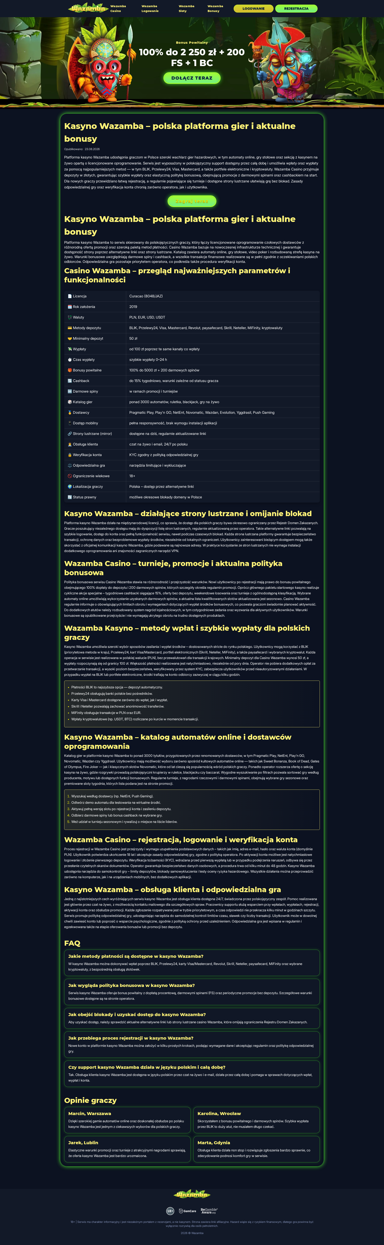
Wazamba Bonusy (215, 8)
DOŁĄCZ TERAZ (192, 78)
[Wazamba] (88, 8)
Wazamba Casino (118, 8)
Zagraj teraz (192, 201)
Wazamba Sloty (187, 8)
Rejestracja (296, 8)
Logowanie (254, 8)
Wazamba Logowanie (150, 8)
